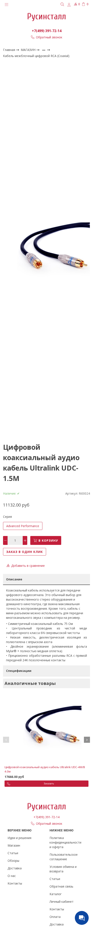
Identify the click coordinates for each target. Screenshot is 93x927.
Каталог (56, 894)
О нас (12, 876)
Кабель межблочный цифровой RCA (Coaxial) (36, 56)
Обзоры (13, 861)
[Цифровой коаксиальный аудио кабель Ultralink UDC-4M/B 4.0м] (46, 728)
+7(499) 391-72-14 (46, 30)
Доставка (15, 868)
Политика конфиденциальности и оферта (65, 842)
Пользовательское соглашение (64, 856)
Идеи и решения (19, 838)
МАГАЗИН (28, 50)
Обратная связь (61, 886)
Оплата (55, 917)
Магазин (14, 845)
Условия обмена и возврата (63, 869)
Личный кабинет (62, 901)
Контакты (15, 883)
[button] (6, 740)
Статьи (13, 853)
